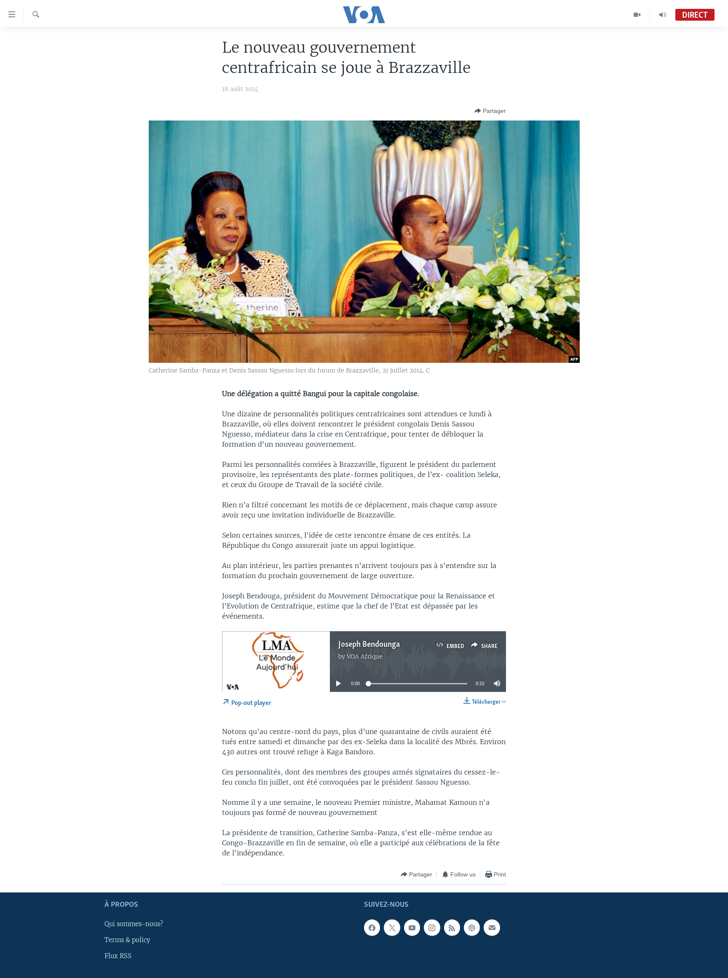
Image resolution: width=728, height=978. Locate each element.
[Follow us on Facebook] (372, 928)
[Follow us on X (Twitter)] (392, 928)
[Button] (490, 111)
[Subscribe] (492, 928)
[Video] (637, 14)
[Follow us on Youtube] (412, 928)
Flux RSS (117, 956)
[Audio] (662, 14)
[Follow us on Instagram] (432, 928)
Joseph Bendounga (369, 644)
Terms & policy (127, 940)
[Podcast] (472, 928)
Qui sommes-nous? (133, 924)
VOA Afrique (365, 656)
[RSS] (452, 928)
